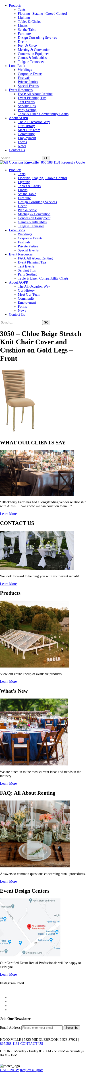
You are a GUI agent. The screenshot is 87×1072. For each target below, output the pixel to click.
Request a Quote (73, 162)
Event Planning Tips (32, 98)
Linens (22, 25)
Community (26, 134)
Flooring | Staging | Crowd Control (42, 13)
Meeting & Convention (34, 50)
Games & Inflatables (32, 58)
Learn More (8, 514)
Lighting (24, 17)
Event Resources (21, 90)
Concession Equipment (34, 54)
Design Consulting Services (37, 37)
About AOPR (18, 118)
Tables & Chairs (29, 21)
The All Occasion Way (34, 122)
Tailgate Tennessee (31, 62)
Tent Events (26, 102)
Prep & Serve (27, 46)
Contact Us (17, 150)
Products (15, 5)
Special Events (28, 86)
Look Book (17, 66)
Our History (26, 126)
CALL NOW (9, 1070)
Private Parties (28, 82)
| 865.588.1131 (42, 162)
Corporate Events (30, 74)
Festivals (24, 78)
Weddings (25, 70)
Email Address (10, 1027)
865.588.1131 (9, 1043)
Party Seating (27, 110)
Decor (22, 42)
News (22, 146)
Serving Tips (27, 106)
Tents (21, 9)
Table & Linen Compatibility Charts (43, 114)
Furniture (24, 33)
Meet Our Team (29, 130)
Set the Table (27, 29)
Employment (27, 138)
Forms (22, 142)
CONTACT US (31, 1043)
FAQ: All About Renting (35, 94)
